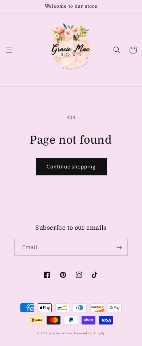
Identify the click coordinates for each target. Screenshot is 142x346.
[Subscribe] (119, 247)
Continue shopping (71, 166)
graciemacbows (61, 333)
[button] (9, 50)
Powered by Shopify (89, 333)
